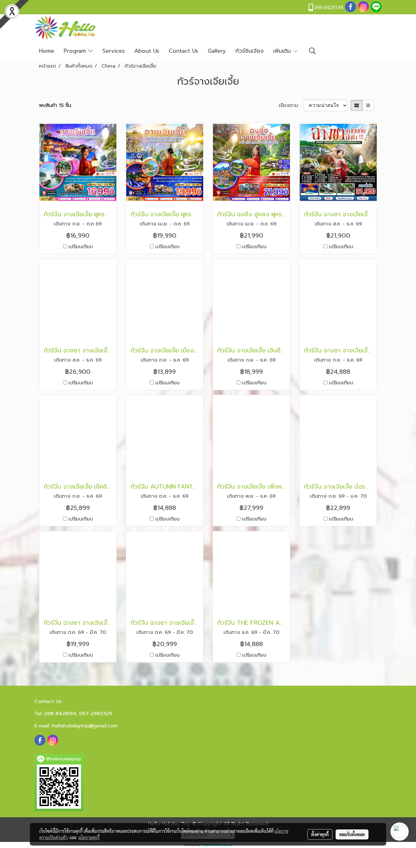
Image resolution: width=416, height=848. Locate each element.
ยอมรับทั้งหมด (352, 834)
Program (76, 51)
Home (46, 51)
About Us (146, 51)
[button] (312, 51)
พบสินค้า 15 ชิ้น (55, 105)
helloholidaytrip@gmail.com (85, 726)
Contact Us (183, 51)
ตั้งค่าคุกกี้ (320, 834)
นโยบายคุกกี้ (89, 837)
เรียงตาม (291, 105)
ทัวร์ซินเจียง (249, 51)
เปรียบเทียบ (81, 246)
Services (113, 51)
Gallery (217, 51)
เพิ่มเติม (283, 51)
